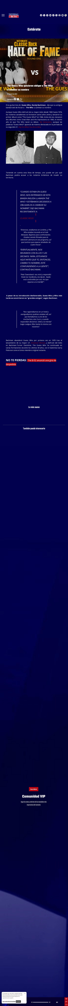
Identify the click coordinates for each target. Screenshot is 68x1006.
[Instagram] (47, 15)
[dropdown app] (59, 15)
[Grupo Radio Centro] (56, 15)
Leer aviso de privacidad (8, 1001)
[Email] (63, 15)
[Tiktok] (53, 15)
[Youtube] (50, 15)
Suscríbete (33, 789)
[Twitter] (44, 15)
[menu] (3, 16)
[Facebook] (41, 15)
